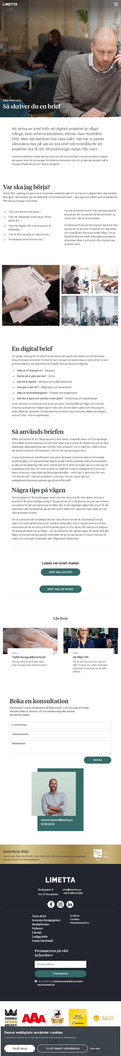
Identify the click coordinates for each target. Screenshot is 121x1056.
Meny (115, 4)
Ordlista (74, 915)
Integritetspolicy (79, 922)
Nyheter (37, 928)
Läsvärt (37, 932)
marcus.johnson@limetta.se (57, 819)
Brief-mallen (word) (61, 589)
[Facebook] (51, 907)
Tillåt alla (19, 1048)
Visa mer (95, 1048)
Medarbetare (40, 924)
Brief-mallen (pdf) (60, 572)
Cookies (74, 919)
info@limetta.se (72, 889)
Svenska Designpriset (46, 920)
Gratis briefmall (42, 941)
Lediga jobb (40, 936)
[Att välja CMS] (90, 652)
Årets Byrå (39, 916)
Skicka (97, 760)
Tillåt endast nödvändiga (63, 1048)
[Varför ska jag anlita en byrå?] (30, 652)
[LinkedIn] (69, 907)
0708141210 (48, 824)
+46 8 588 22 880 (73, 893)
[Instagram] (60, 907)
